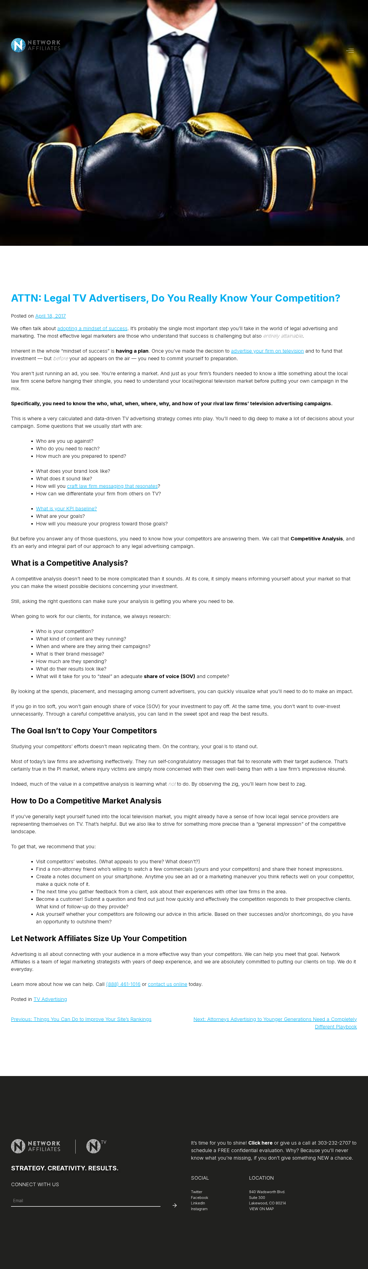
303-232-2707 (334, 1143)
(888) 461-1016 (123, 984)
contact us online (167, 984)
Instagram (199, 1208)
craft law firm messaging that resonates (112, 486)
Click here (260, 1143)
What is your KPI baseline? (66, 509)
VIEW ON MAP (261, 1208)
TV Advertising (50, 999)
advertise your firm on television (267, 351)
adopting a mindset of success (92, 328)
